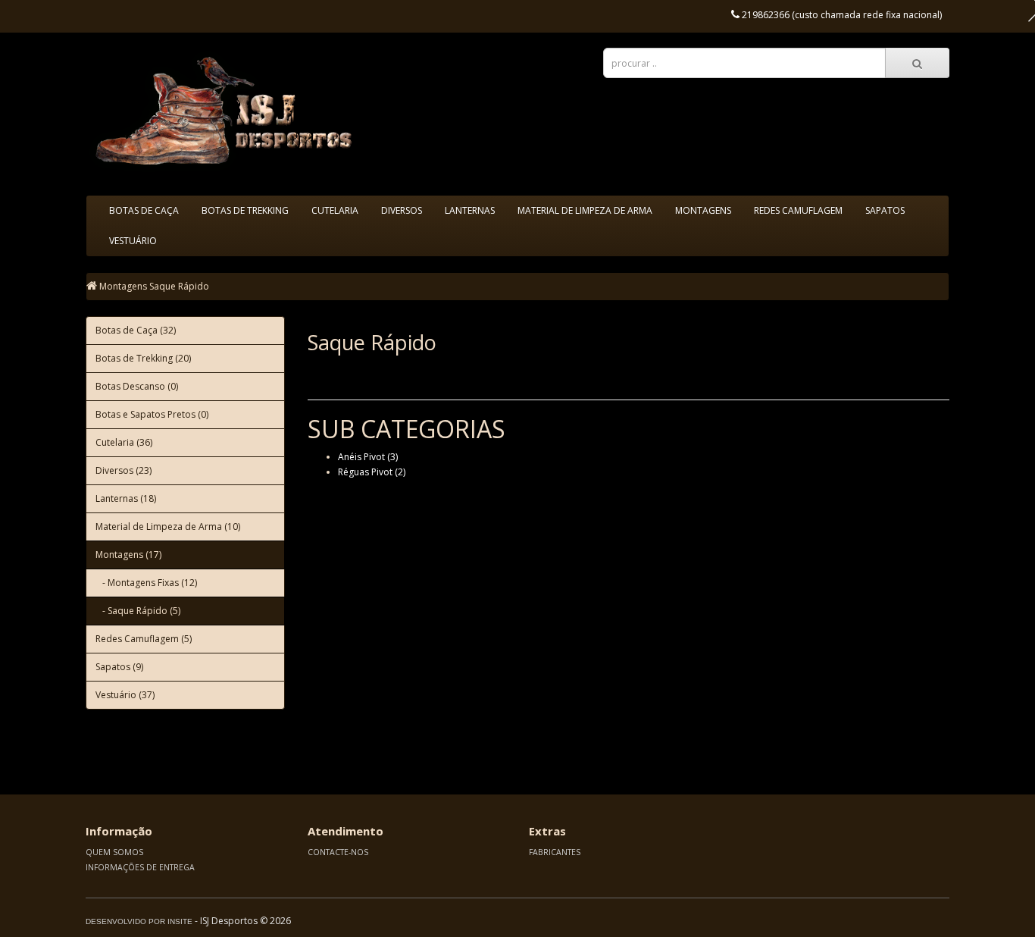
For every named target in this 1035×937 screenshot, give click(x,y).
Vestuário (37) (125, 694)
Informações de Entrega (140, 867)
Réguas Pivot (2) (371, 471)
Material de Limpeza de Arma (585, 210)
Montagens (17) (128, 554)
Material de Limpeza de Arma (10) (167, 526)
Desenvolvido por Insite (139, 921)
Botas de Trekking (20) (143, 358)
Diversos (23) (123, 470)
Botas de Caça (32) (135, 330)
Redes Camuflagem (798, 210)
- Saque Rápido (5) (137, 610)
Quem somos (114, 852)
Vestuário (133, 240)
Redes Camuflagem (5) (143, 638)
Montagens (703, 210)
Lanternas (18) (125, 498)
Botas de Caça (144, 210)
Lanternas (470, 210)
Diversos (401, 210)
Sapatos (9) (119, 666)
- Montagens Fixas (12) (146, 582)
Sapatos (885, 210)
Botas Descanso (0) (136, 386)
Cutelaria (334, 210)
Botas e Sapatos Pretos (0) (151, 414)
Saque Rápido (179, 286)
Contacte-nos (338, 852)
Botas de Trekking (245, 210)
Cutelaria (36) (123, 442)
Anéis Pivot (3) (368, 456)
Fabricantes (554, 852)
